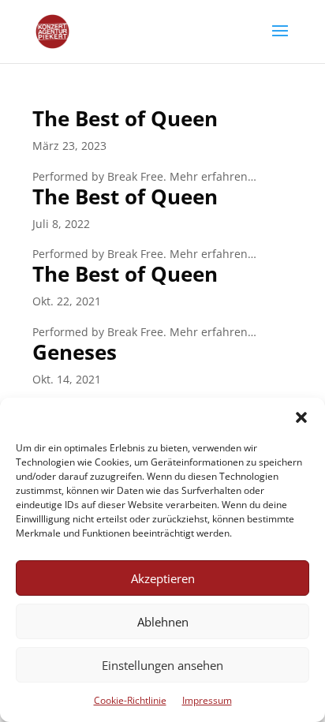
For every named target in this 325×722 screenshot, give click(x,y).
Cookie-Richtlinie (130, 700)
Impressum (207, 700)
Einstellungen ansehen (162, 665)
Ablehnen (163, 622)
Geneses (74, 352)
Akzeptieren (163, 578)
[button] (301, 417)
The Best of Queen (125, 118)
